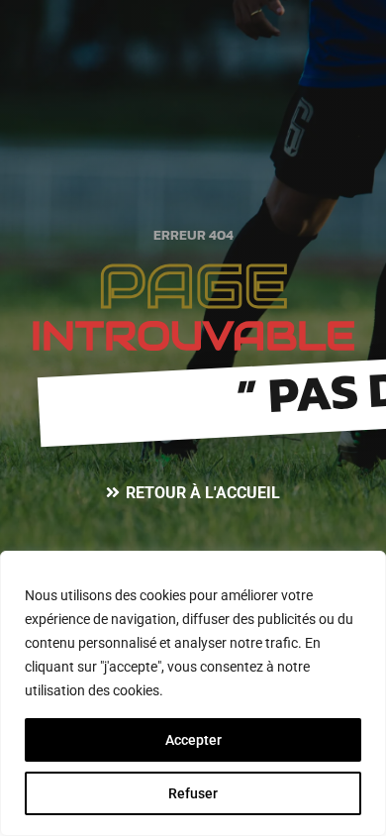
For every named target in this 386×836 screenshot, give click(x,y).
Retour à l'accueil (203, 492)
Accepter (193, 740)
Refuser (193, 793)
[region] (193, 693)
